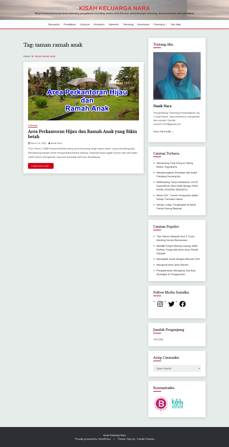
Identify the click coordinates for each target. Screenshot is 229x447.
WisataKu (99, 24)
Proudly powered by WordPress (93, 438)
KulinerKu (114, 24)
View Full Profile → (163, 131)
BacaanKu (54, 24)
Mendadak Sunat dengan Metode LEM (178, 258)
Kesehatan (143, 24)
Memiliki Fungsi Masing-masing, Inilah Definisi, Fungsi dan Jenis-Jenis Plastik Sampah (177, 249)
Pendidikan (70, 24)
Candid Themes (145, 438)
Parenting (159, 24)
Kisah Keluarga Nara (114, 8)
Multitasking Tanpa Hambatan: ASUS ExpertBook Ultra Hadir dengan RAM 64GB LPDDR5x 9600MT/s (177, 185)
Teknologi (128, 24)
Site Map (176, 24)
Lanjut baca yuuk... (40, 165)
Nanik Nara (56, 143)
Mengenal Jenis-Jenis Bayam (172, 264)
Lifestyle (85, 24)
